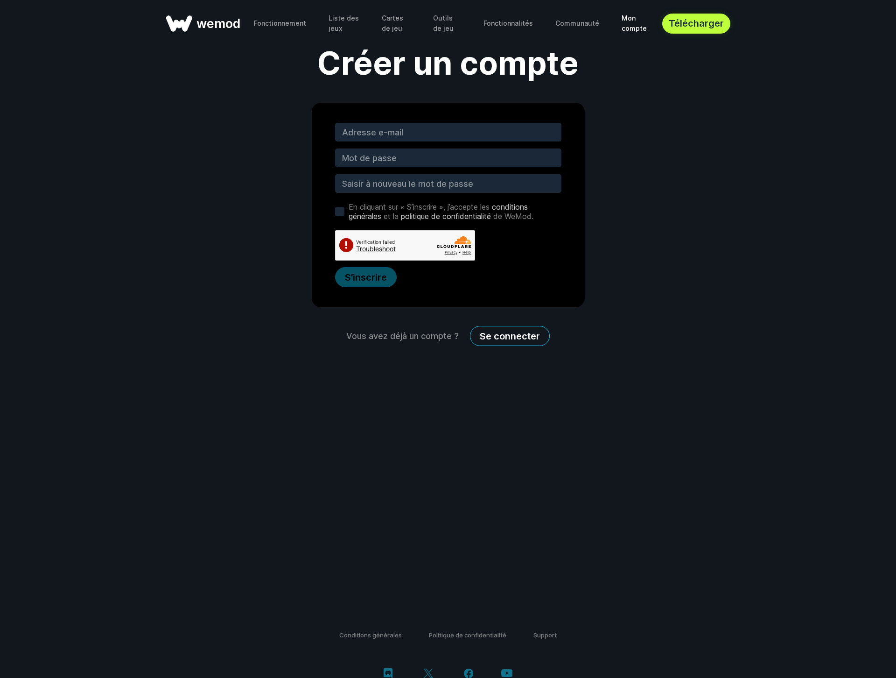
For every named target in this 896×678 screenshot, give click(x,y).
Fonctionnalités (508, 23)
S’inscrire (366, 277)
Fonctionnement (280, 23)
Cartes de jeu (392, 23)
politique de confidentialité (446, 216)
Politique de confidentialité (467, 635)
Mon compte (634, 23)
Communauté (577, 23)
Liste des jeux (344, 23)
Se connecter (510, 336)
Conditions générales (370, 635)
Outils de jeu (443, 23)
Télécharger (696, 23)
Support (545, 635)
